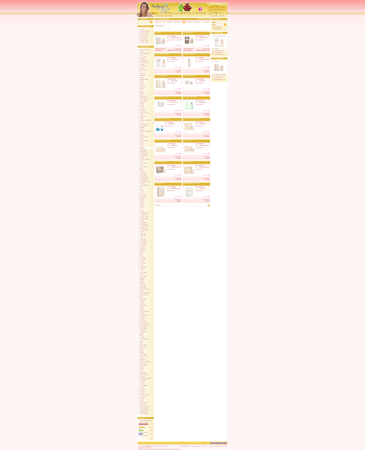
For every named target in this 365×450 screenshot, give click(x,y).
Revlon (141, 350)
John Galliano (143, 235)
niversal (142, 391)
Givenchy (142, 183)
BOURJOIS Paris (144, 97)
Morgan (142, 307)
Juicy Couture (143, 240)
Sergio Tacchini (143, 365)
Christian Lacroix (144, 216)
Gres (141, 187)
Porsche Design (144, 339)
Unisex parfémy (144, 36)
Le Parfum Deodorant (189, 54)
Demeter (142, 129)
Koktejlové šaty (176, 449)
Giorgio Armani (143, 179)
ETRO (141, 164)
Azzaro (142, 68)
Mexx (141, 296)
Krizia (141, 255)
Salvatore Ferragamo (145, 361)
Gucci (141, 188)
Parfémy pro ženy (144, 32)
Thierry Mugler (143, 380)
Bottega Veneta (143, 96)
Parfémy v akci (143, 42)
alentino (142, 393)
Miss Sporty (143, 300)
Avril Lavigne (143, 66)
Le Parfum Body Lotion (161, 75)
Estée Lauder (143, 162)
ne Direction (143, 322)
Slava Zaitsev (143, 372)
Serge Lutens (143, 363)
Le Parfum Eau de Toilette (162, 54)
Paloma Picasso (144, 328)
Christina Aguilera (144, 218)
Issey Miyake (143, 222)
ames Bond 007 (144, 224)
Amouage (142, 58)
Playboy (142, 333)
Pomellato (142, 337)
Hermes (142, 201)
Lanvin (141, 270)
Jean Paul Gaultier (144, 226)
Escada (142, 157)
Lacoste (142, 261)
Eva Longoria (143, 166)
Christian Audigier (144, 213)
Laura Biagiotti (143, 272)
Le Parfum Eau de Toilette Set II (191, 118)
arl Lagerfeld (143, 244)
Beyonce (142, 88)
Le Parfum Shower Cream (162, 97)
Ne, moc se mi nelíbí (143, 432)
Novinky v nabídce (144, 40)
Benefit (141, 81)
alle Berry (142, 198)
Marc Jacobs (143, 285)
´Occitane (142, 259)
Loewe (141, 274)
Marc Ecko (142, 283)
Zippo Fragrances (144, 413)
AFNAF (142, 313)
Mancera (142, 281)
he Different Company (145, 378)
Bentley (142, 84)
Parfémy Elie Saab (168, 16)
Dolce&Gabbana (144, 140)
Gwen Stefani (143, 196)
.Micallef (142, 278)
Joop (141, 237)
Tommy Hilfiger (143, 385)
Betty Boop (142, 86)
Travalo (142, 387)
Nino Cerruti (143, 320)
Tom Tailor (142, 383)
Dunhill (141, 144)
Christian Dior (143, 214)
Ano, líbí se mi (142, 425)
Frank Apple (143, 175)
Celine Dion (142, 116)
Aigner (141, 55)
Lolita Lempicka (143, 276)
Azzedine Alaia (143, 70)
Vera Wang (142, 396)
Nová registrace (217, 27)
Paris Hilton (142, 329)
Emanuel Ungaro (144, 153)
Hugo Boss (142, 203)
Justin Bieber (143, 242)
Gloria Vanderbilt (144, 185)
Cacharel (142, 109)
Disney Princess (144, 136)
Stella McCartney (144, 374)
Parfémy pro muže (144, 34)
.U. (141, 71)
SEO (155, 446)
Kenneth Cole (143, 250)
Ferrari (141, 170)
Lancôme (142, 268)
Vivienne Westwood (144, 406)
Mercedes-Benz (144, 294)
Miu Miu (142, 302)
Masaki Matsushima (144, 292)
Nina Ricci (142, 318)
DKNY (141, 138)
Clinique (142, 118)
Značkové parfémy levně (155, 449)
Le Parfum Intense (188, 32)
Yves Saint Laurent (144, 409)
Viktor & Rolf (143, 404)
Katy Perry (142, 248)
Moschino (142, 309)
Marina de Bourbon (144, 289)
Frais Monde (143, 172)
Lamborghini (143, 266)
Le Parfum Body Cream (189, 75)
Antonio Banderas (144, 62)
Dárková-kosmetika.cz (143, 449)
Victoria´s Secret (144, 402)
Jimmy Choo (143, 233)
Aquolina (142, 64)
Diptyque (142, 135)
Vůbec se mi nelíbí (143, 435)
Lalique (141, 265)
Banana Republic (144, 79)
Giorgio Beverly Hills (145, 181)
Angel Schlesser (144, 60)
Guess (141, 192)
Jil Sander (142, 231)
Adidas (141, 51)
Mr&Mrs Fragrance (144, 311)
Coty (141, 122)
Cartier (141, 114)
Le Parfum (158, 32)
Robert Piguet (143, 354)
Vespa (141, 400)
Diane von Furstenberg (145, 131)
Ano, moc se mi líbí (143, 422)
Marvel (141, 291)
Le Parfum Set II (188, 140)
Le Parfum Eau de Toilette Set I (163, 140)
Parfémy (163, 449)
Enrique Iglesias (144, 155)
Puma (141, 343)
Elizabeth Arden (143, 151)
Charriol (142, 207)
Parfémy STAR (159, 16)
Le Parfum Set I (159, 183)
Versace (142, 398)
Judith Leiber (143, 239)
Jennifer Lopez (143, 227)
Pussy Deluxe (143, 344)
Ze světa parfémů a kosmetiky (217, 16)
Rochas (142, 357)
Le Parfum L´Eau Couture (190, 97)
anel (142, 205)
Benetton (142, 83)
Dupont (142, 146)
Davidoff (142, 127)
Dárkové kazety (144, 38)
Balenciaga (142, 75)
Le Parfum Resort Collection (163, 118)
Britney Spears (143, 99)
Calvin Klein (143, 110)
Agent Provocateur (144, 53)
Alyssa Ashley (143, 57)
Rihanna (142, 352)
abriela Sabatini (144, 177)
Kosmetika (142, 29)
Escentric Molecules (145, 159)
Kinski (141, 253)
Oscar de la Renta (144, 324)
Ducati (141, 142)
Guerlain (142, 190)
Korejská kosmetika (144, 31)
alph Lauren (143, 346)
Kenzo (141, 252)
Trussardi (142, 389)
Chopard (142, 211)
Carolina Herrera (144, 112)
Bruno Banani (143, 101)
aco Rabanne (143, 326)
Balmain (142, 77)
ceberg (142, 220)
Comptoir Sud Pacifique (145, 120)
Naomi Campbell (144, 315)
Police (141, 335)
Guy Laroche (143, 194)
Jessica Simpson (144, 229)
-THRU (142, 107)
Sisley (141, 370)
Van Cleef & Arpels (144, 395)
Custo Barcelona (144, 123)
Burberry (142, 103)
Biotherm (142, 92)
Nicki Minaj (142, 317)
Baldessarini (143, 73)
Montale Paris (143, 305)
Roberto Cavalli (143, 356)
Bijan (141, 90)
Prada (141, 341)
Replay (141, 348)
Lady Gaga (142, 263)
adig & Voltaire (143, 411)
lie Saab (142, 148)
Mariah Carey (143, 287)
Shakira (142, 367)
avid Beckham (144, 125)
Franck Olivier (143, 174)
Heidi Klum (142, 200)
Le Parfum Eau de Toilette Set (191, 183)
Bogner (142, 94)
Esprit (141, 161)
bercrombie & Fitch (145, 49)
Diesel (141, 133)
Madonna (142, 279)
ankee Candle (143, 408)
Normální (141, 429)
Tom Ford (142, 382)
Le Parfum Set (187, 161)
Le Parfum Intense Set (161, 161)
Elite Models (143, 149)
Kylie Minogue (143, 257)
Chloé (141, 209)
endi (141, 168)
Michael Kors (143, 298)
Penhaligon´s (143, 331)
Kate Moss (142, 246)
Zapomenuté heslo (218, 29)
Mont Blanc (142, 304)
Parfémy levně (169, 449)
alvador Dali (143, 359)
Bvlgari (141, 105)
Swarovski (142, 376)
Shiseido (142, 369)
